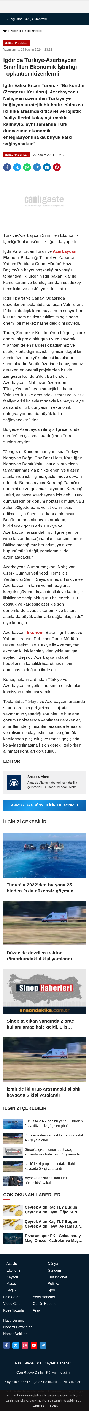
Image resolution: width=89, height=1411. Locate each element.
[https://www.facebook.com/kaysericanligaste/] (6, 1345)
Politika (53, 1283)
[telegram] (37, 167)
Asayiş (11, 1264)
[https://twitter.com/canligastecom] (15, 1345)
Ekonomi (36, 632)
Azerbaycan (64, 251)
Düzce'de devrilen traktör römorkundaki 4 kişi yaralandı (39, 955)
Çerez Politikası (45, 1382)
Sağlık (11, 1290)
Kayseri (12, 1277)
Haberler (16, 30)
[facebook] (7, 167)
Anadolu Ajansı (38, 776)
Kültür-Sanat (57, 1277)
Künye (51, 1372)
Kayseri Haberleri (57, 1363)
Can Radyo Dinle (29, 1372)
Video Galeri (12, 1303)
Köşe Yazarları (14, 1310)
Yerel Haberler (33, 30)
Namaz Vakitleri (15, 1334)
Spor (51, 1290)
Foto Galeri (11, 1297)
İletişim (64, 1372)
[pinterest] (57, 167)
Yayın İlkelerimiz (17, 1382)
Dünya (53, 1264)
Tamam (54, 1406)
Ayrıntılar (38, 1406)
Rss (18, 1363)
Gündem (54, 1270)
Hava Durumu (14, 1320)
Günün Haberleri (45, 1303)
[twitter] (17, 167)
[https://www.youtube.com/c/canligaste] (34, 1345)
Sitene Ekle (32, 1363)
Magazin (13, 1283)
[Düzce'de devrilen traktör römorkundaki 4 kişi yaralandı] (44, 923)
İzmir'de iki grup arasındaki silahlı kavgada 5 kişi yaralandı (44, 1091)
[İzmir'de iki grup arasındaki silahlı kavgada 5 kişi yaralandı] (44, 1059)
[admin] (43, 1345)
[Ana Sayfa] (5, 31)
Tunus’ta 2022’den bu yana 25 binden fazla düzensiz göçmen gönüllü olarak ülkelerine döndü (41, 888)
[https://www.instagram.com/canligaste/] (25, 1345)
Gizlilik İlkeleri (70, 1382)
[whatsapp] (27, 167)
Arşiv (37, 1310)
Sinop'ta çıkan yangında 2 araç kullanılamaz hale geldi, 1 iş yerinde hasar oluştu (40, 1024)
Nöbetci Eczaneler (17, 1327)
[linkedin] (47, 167)
